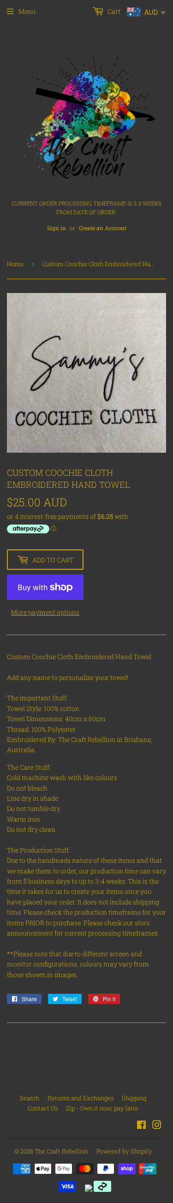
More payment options (45, 612)
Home (15, 264)
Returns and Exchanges (80, 1098)
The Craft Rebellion (61, 1151)
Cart (113, 11)
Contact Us (43, 1108)
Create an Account (102, 227)
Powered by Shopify (124, 1151)
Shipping (134, 1098)
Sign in (56, 227)
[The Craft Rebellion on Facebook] (141, 1126)
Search (29, 1098)
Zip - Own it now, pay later (102, 1108)
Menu (27, 11)
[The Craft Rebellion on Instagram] (156, 1126)
